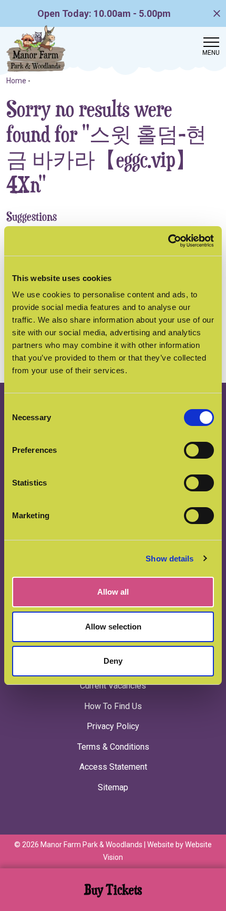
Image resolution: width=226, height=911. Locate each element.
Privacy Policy (113, 726)
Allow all (113, 591)
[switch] (199, 450)
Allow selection (113, 626)
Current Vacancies (113, 686)
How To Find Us (113, 706)
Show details (169, 558)
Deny (113, 660)
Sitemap (113, 787)
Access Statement (113, 767)
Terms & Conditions (113, 747)
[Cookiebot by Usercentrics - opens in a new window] (168, 241)
